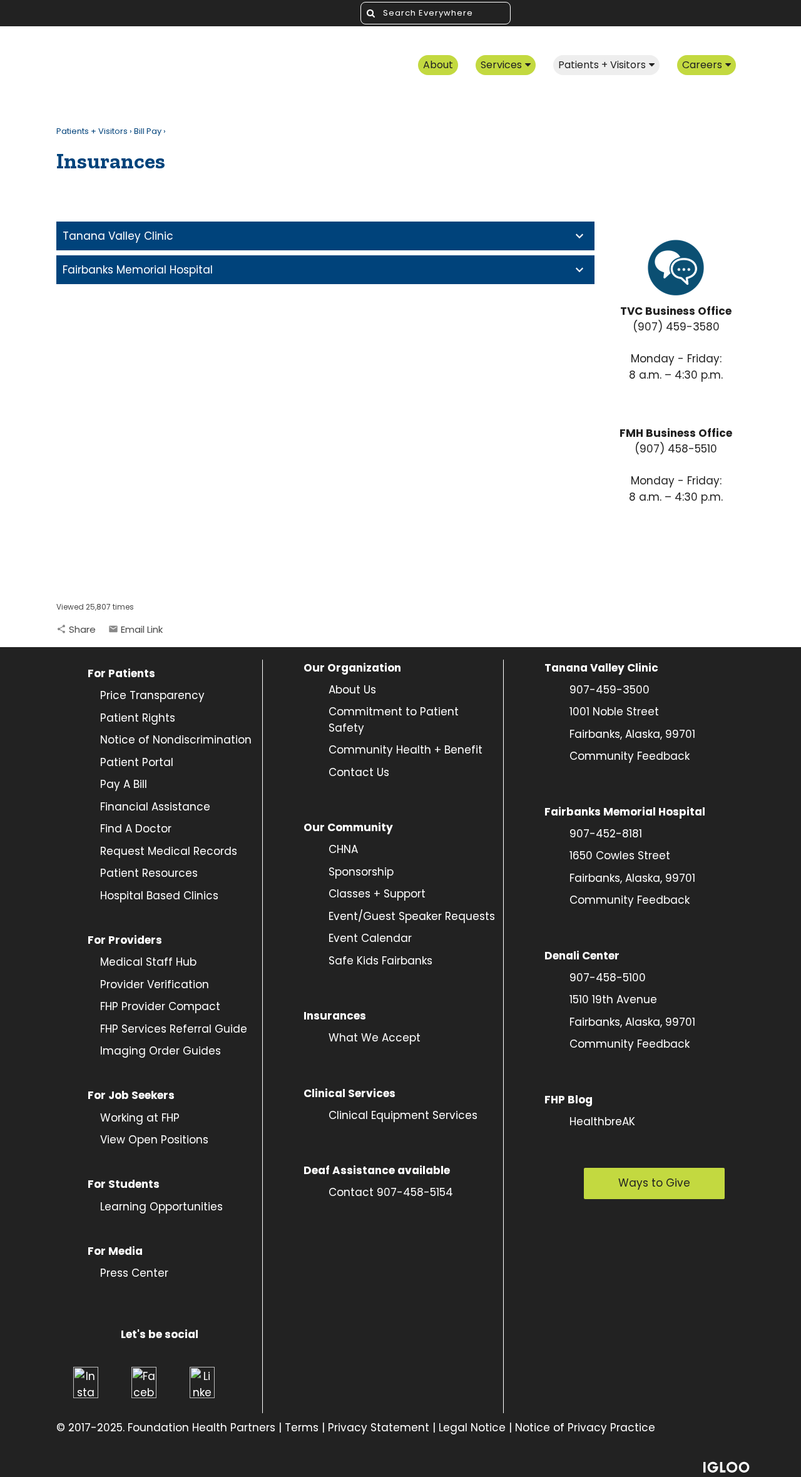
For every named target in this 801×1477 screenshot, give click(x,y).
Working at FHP (140, 1117)
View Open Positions (154, 1139)
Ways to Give (654, 1182)
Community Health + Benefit (405, 749)
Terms (302, 1427)
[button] (76, 629)
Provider (123, 984)
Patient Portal (136, 762)
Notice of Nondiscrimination (176, 739)
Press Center (134, 1272)
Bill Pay (147, 131)
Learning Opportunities (161, 1206)
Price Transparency (146, 695)
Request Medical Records (168, 851)
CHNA (343, 849)
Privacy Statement (378, 1427)
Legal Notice (472, 1427)
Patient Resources (149, 873)
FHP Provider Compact (160, 1006)
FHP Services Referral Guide (173, 1028)
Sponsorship (361, 871)
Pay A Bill (123, 784)
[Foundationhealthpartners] (165, 66)
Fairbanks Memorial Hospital (138, 269)
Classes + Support (377, 893)
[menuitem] (438, 66)
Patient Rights (137, 717)
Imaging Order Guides (160, 1050)
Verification (178, 984)
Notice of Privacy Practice (585, 1427)
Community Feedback (629, 756)
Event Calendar (370, 938)
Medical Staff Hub (148, 961)
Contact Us (359, 772)
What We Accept (375, 1037)
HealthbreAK (602, 1121)
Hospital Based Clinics (159, 895)
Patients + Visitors (92, 131)
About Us (352, 689)
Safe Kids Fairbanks (380, 960)
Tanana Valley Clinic (118, 235)
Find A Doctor (135, 828)
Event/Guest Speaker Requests (412, 916)
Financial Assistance (155, 806)
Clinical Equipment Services (403, 1115)
